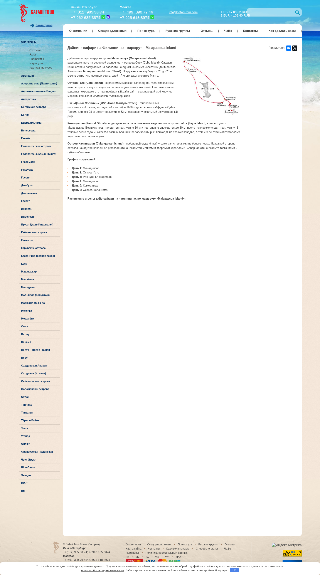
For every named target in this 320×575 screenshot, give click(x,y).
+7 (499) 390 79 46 (136, 12)
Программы (36, 59)
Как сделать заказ (282, 30)
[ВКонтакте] (288, 48)
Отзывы (207, 30)
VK (137, 556)
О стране (35, 50)
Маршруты (36, 63)
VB (157, 556)
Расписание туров (40, 67)
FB (127, 556)
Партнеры (132, 552)
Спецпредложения (112, 30)
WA (167, 556)
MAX (179, 556)
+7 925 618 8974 (134, 17)
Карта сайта (134, 548)
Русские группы (177, 30)
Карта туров (44, 25)
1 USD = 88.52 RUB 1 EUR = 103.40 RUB (235, 13)
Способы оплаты (207, 548)
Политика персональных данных (166, 552)
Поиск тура (146, 30)
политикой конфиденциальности (102, 570)
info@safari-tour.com (183, 12)
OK (234, 570)
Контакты (250, 30)
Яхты (32, 54)
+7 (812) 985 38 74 (87, 12)
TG (147, 556)
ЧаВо (228, 30)
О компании (78, 30)
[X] (294, 48)
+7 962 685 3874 (85, 17)
